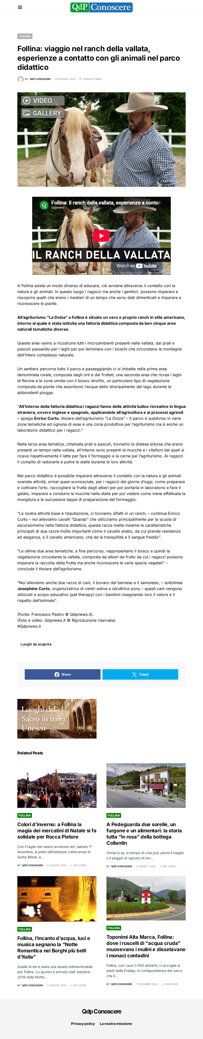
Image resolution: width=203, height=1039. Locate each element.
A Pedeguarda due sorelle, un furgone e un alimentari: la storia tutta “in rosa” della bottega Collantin (144, 833)
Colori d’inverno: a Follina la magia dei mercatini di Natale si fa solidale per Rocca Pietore (56, 830)
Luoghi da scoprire (36, 644)
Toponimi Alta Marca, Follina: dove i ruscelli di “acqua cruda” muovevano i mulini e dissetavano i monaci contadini (145, 946)
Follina (25, 36)
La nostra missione (116, 1023)
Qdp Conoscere (101, 1011)
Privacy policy (83, 1023)
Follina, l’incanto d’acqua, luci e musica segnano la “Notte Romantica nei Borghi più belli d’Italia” (53, 947)
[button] (20, 7)
